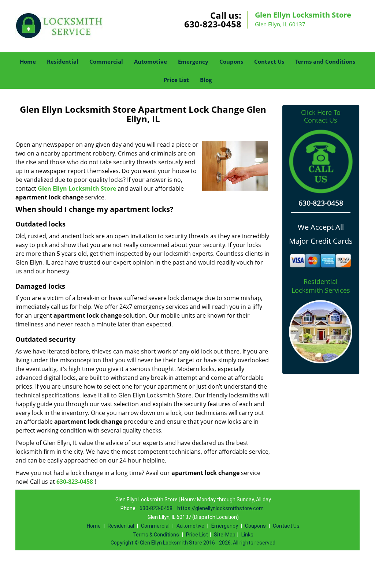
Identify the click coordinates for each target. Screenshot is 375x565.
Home (28, 61)
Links (247, 535)
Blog (206, 79)
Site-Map (224, 535)
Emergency (193, 61)
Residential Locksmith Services (321, 286)
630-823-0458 (212, 24)
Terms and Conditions (325, 61)
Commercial (106, 61)
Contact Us (269, 61)
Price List (176, 79)
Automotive (150, 61)
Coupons (231, 61)
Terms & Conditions (156, 535)
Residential (62, 61)
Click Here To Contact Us (321, 116)
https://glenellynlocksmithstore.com (220, 508)
